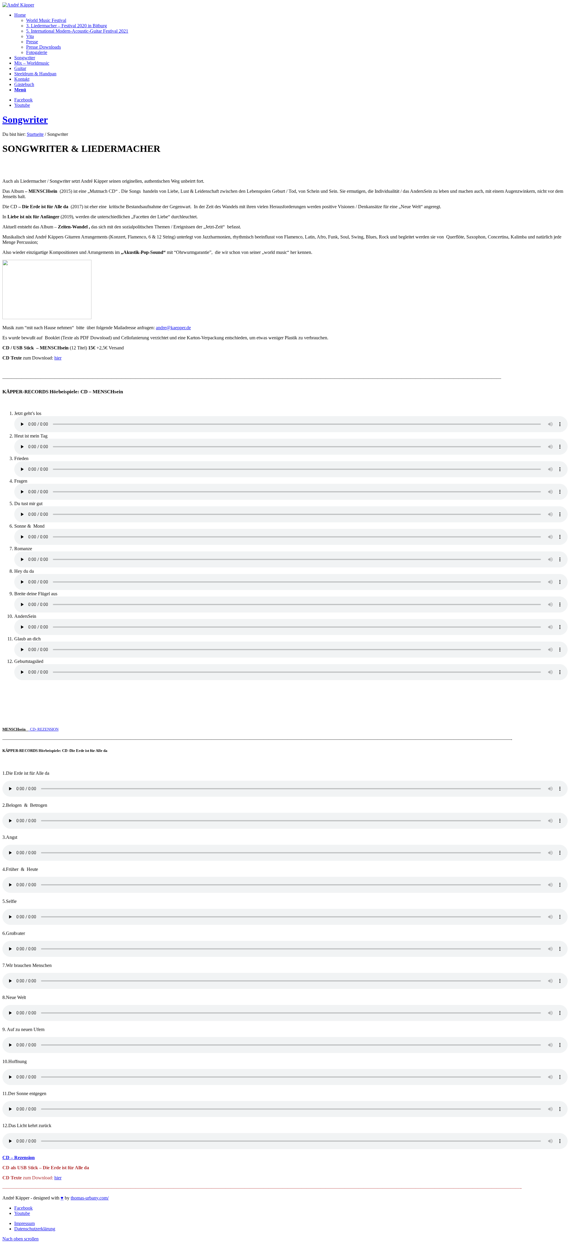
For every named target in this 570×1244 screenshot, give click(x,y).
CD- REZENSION (43, 729)
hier (57, 357)
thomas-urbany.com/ (90, 1197)
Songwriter (25, 119)
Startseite (35, 134)
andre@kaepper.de (173, 327)
